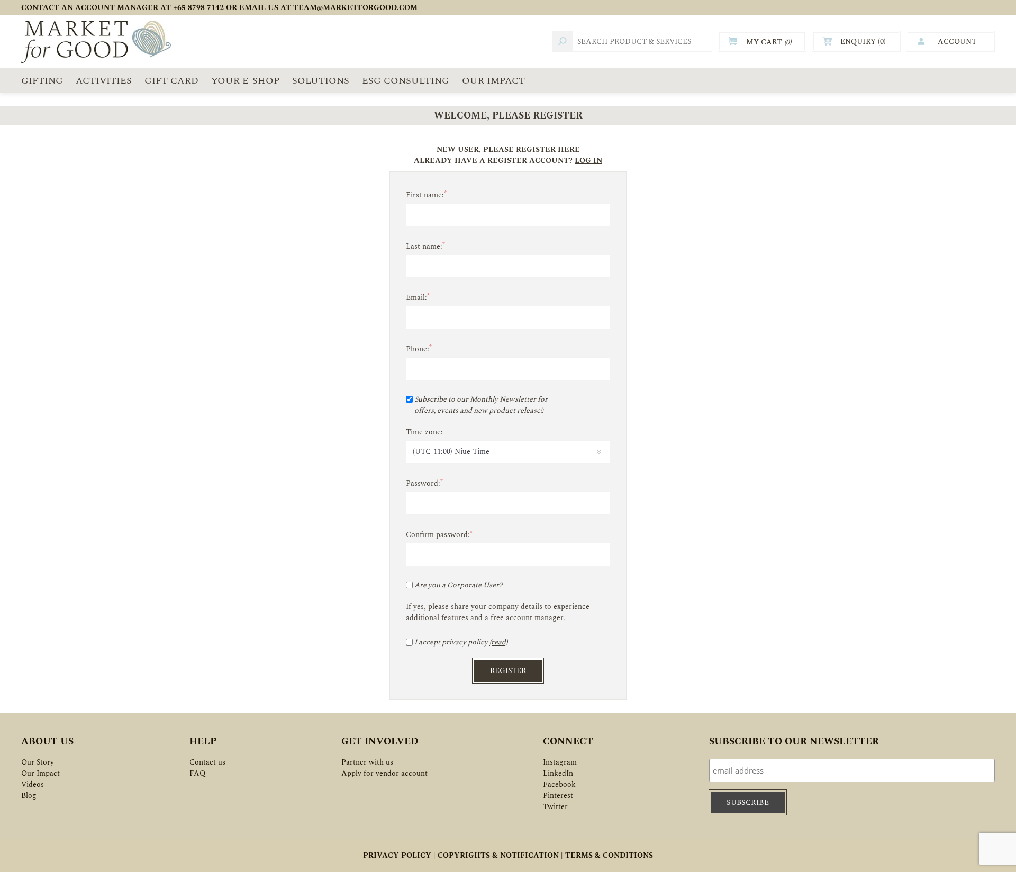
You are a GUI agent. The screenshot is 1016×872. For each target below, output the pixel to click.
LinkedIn (558, 773)
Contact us (207, 762)
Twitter (555, 807)
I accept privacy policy (451, 642)
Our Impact (40, 773)
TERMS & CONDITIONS (609, 855)
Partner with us (367, 762)
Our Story (37, 762)
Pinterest (558, 796)
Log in (588, 160)
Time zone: (424, 432)
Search (562, 41)
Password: (423, 483)
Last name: (424, 246)
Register (508, 670)
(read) (498, 642)
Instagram (560, 762)
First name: (425, 195)
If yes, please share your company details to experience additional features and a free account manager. (497, 612)
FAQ (197, 773)
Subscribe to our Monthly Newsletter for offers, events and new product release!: (481, 405)
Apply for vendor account (384, 773)
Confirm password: (438, 534)
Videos (32, 784)
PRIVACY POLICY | (399, 855)
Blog (29, 796)
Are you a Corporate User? (458, 585)
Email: (416, 297)
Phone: (417, 349)
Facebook (559, 784)
